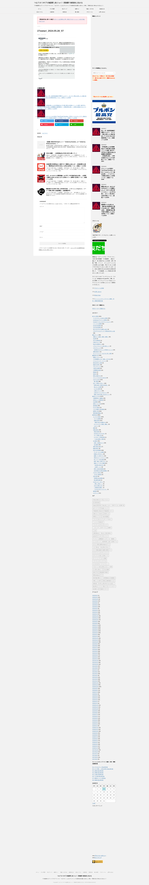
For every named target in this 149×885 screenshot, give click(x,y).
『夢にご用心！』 (98, 483)
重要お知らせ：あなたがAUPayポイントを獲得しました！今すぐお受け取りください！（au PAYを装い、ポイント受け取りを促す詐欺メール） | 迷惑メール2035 (108, 192)
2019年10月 (95, 709)
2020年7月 (95, 692)
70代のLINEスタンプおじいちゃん (100, 499)
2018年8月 (95, 735)
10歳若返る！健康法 (98, 398)
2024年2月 (95, 612)
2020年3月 (95, 699)
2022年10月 (95, 642)
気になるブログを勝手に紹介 (100, 329)
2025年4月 (95, 597)
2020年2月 (95, 701)
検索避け (113, 578)
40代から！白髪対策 (98, 400)
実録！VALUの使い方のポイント (102, 394)
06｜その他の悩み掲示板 (98, 776)
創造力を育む (96, 364)
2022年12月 (95, 638)
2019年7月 (95, 714)
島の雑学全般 (97, 480)
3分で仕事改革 (96, 340)
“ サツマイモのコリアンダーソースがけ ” (102, 519)
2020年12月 (95, 683)
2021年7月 (95, 669)
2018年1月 (95, 748)
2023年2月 (95, 634)
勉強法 (94, 372)
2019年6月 (95, 716)
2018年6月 (95, 738)
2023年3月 (95, 632)
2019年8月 (95, 712)
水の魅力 (95, 441)
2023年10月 (95, 619)
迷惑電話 (95, 405)
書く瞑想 (77, 12)
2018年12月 (95, 727)
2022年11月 (95, 640)
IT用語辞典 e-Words (97, 511)
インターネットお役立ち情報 (100, 318)
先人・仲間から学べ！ (98, 383)
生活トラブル (40, 12)
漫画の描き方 (96, 351)
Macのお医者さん (97, 344)
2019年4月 (95, 720)
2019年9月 (95, 710)
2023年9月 (95, 621)
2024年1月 (95, 614)
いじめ (94, 530)
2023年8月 (95, 623)
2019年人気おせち (99, 465)
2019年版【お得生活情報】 (100, 470)
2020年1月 (95, 703)
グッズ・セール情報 (99, 452)
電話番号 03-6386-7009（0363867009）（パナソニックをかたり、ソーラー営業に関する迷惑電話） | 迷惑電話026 (66, 189)
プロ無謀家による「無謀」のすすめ (102, 359)
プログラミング (97, 348)
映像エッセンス (97, 357)
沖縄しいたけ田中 (97, 580)
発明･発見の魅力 (97, 446)
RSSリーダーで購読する (98, 308)
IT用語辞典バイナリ (108, 511)
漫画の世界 (96, 420)
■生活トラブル (95, 396)
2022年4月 (95, 653)
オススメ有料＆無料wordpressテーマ (101, 544)
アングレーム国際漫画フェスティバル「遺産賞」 (104, 538)
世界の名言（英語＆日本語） (101, 385)
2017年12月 (95, 749)
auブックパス (96, 508)
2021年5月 (95, 673)
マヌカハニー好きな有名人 (99, 566)
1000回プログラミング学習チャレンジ (103, 349)
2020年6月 (95, 694)
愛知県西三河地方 (104, 572)
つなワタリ (45, 133)
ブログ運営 (52, 8)
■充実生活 (94, 415)
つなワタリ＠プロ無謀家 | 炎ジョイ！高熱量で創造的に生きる (58, 3)
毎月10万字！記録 (97, 362)
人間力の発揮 (96, 368)
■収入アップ (95, 335)
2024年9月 (95, 601)
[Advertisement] (104, 43)
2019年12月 (95, 705)
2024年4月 (95, 608)
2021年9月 (95, 666)
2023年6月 (95, 627)
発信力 (94, 374)
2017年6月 (95, 755)
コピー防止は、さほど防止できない (101, 547)
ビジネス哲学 (97, 389)
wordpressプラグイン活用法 (100, 320)
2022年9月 (95, 643)
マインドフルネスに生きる (99, 377)
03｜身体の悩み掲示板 (97, 770)
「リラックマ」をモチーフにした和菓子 (102, 527)
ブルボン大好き (97, 472)
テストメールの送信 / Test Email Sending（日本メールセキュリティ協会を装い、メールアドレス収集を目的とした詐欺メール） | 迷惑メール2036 (108, 174)
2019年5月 (95, 718)
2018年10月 (95, 731)
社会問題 (95, 402)
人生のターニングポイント (100, 392)
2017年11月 (95, 751)
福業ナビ (77, 8)
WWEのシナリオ (97, 516)
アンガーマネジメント (103, 536)
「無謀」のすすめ (90, 8)
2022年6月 (95, 649)
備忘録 (94, 491)
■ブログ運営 (95, 316)
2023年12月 (95, 616)
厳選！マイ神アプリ (99, 455)
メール (42, 231)
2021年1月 (95, 681)
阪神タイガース (104, 589)
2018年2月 (95, 746)
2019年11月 (95, 707)
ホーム (39, 8)
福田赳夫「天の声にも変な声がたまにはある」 (103, 583)
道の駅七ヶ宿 (96, 589)
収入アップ (64, 8)
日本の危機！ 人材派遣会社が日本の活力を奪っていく (61, 153)
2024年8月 (95, 602)
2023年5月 (95, 629)
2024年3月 (95, 610)
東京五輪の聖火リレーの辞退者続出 (101, 578)
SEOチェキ (106, 513)
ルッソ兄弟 (109, 566)
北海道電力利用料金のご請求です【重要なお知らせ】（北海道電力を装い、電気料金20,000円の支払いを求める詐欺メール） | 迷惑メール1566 (66, 165)
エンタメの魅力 (97, 416)
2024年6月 (95, 604)
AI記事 (94, 338)
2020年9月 (95, 688)
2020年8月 (95, 690)
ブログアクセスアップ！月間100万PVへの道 (104, 331)
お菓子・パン (98, 467)
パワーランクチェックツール (99, 561)
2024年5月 (95, 606)
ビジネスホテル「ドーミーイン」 (100, 564)
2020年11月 (95, 684)
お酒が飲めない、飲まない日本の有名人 (102, 533)
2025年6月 (95, 595)
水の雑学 (96, 444)
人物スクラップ (98, 390)
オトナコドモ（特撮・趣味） (101, 424)
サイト (41, 237)
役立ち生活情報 (97, 450)
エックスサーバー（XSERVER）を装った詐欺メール (105, 541)
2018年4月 (95, 742)
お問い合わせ (102, 12)
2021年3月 (95, 677)
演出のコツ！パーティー (100, 457)
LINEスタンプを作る (97, 513)
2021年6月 (95, 671)
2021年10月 (95, 664)
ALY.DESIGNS (96, 502)
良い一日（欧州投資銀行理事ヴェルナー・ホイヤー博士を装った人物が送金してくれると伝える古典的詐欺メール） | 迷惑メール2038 (108, 135)
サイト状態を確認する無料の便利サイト (102, 550)
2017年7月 (95, 753)
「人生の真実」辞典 (99, 439)
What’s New (97, 295)
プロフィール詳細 (99, 288)
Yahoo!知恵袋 (105, 516)
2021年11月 (95, 662)
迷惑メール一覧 (97, 403)
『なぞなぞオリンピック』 (100, 489)
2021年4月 (95, 675)
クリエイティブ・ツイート (99, 361)
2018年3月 (95, 744)
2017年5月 (95, 757)
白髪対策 (52, 12)
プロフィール (90, 12)
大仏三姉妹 (106, 569)
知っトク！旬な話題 (99, 459)
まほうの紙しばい (98, 485)
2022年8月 (95, 645)
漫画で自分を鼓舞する (100, 422)
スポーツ (96, 426)
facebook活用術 (97, 325)
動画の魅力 (96, 448)
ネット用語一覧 (98, 435)
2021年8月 (95, 668)
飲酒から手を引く (98, 454)
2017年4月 (95, 759)
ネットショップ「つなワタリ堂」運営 (102, 353)
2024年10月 (95, 599)
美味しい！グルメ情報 (99, 463)
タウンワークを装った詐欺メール (100, 555)
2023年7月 (95, 625)
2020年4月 (95, 697)
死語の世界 (96, 431)
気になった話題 (98, 387)
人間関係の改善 (97, 370)
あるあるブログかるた (99, 433)
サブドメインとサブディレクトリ (100, 552)
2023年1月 (95, 636)
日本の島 (95, 476)
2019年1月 (95, 725)
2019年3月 (95, 722)
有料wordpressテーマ (98, 575)
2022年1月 (95, 658)
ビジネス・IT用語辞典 (99, 437)
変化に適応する (97, 375)
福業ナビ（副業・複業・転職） (100, 336)
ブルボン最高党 (98, 474)
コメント (42, 206)
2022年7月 (95, 647)
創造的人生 (102, 8)
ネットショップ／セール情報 (99, 558)
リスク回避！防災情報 (98, 409)
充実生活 (65, 12)
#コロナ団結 (96, 407)
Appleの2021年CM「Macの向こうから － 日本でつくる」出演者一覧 (108, 505)
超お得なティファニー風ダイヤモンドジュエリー (104, 586)
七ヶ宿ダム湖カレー (97, 569)
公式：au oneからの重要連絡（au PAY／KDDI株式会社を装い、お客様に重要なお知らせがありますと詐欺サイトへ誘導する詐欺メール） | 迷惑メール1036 (66, 177)
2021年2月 (95, 679)
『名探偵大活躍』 (98, 487)
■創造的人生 (95, 355)
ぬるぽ (94, 536)
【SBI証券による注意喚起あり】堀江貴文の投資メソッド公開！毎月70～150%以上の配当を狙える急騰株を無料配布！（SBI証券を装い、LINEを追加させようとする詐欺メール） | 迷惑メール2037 (61, 107)
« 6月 (93, 803)
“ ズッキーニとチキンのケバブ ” (100, 524)
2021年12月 (95, 660)
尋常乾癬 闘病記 (97, 413)
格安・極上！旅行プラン (100, 461)
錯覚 (94, 428)
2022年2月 (95, 656)
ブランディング (97, 366)
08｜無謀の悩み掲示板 (97, 780)
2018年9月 (95, 733)
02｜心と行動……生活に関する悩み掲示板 (102, 769)
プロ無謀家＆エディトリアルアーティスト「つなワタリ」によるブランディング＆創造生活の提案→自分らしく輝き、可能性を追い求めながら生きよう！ (74, 878)
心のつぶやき (96, 379)
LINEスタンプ (96, 342)
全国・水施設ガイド (99, 442)
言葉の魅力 (96, 429)
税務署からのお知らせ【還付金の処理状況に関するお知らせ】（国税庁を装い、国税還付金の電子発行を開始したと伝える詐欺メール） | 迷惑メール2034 (108, 210)
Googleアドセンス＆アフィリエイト (102, 322)
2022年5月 (95, 651)
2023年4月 (95, 630)
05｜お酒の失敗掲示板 (97, 774)
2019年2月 (95, 723)
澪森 (104, 580)
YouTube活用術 (97, 327)
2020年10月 (95, 686)
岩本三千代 (95, 572)
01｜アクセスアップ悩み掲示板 (100, 767)
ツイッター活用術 (97, 323)
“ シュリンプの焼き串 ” (98, 522)
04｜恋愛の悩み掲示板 (97, 772)
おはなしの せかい (98, 482)
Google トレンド (104, 508)
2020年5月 (95, 696)
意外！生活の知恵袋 (99, 469)
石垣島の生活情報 (98, 478)
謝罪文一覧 (96, 411)
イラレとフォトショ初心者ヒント (101, 346)
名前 (41, 226)
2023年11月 (95, 617)
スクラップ (96, 493)
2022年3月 (95, 655)
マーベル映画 (97, 418)
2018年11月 (95, 729)
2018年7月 (95, 736)
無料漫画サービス (111, 580)
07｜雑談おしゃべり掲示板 (99, 778)
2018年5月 (95, 740)
